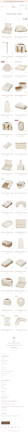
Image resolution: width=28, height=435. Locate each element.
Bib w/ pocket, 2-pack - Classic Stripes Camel (20, 134)
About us (2, 382)
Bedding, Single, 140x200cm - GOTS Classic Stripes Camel (7, 173)
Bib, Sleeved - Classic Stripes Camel (7, 76)
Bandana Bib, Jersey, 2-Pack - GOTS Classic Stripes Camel (20, 310)
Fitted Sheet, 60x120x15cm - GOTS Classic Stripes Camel (7, 330)
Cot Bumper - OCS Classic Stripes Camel (7, 95)
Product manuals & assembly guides (7, 371)
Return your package (5, 360)
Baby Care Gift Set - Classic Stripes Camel (20, 193)
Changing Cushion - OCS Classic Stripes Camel (21, 76)
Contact (2, 358)
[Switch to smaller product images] (26, 19)
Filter (5, 18)
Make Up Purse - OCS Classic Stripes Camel (7, 310)
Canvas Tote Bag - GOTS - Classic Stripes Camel (21, 173)
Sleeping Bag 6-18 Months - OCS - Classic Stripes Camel (7, 115)
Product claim (3, 362)
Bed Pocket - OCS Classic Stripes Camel (21, 154)
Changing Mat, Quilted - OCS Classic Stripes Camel (20, 232)
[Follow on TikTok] (15, 427)
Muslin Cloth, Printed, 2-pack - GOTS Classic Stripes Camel (21, 271)
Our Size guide (4, 388)
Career (2, 386)
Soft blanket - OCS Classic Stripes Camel (7, 193)
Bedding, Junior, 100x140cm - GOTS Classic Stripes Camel (7, 37)
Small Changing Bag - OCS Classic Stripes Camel (21, 37)
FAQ (2, 365)
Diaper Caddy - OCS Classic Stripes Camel (7, 251)
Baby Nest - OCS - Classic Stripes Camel (7, 232)
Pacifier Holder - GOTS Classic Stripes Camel (7, 56)
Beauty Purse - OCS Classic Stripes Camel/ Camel (7, 290)
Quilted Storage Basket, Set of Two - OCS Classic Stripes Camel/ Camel (20, 95)
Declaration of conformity (5, 373)
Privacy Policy (3, 367)
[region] (14, 342)
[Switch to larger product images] (23, 19)
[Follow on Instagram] (5, 427)
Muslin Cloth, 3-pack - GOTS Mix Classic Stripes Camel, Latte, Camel (7, 271)
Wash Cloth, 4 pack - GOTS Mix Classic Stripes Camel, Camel (7, 212)
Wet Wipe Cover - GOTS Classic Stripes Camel (21, 115)
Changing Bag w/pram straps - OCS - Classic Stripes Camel (7, 134)
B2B (2, 376)
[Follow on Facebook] (2, 427)
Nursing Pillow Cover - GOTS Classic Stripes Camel (20, 330)
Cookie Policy (3, 369)
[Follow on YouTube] (12, 427)
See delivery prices (14, 347)
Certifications (3, 384)
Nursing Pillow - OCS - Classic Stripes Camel (20, 212)
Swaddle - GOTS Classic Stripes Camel (7, 154)
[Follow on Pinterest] (8, 427)
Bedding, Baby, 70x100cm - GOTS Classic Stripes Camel (21, 290)
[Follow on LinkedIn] (19, 427)
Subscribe (5, 422)
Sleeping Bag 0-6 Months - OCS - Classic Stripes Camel (21, 251)
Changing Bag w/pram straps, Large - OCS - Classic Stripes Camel (20, 56)
